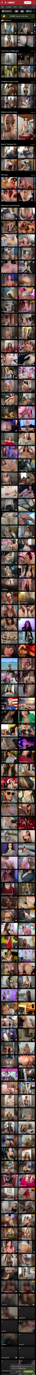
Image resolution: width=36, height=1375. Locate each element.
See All (33, 20)
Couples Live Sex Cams (9, 81)
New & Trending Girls (9, 144)
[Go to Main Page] (11, 2)
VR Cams (4, 175)
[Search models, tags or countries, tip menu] (33, 7)
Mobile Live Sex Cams (9, 112)
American (7, 20)
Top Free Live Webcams (10, 51)
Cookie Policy (22, 1368)
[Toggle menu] (2, 2)
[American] (16, 11)
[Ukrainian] (22, 11)
